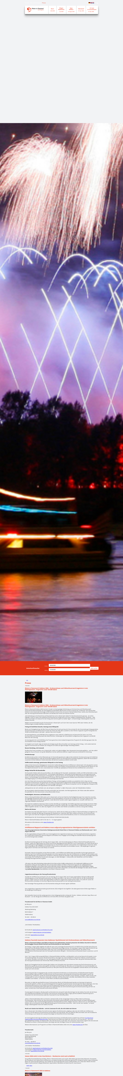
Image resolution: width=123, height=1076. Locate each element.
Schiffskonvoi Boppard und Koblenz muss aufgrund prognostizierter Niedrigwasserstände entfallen (60, 827)
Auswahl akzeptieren (3, 115)
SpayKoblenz (71, 9)
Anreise (46, 666)
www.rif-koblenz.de (48, 822)
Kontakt (27, 3)
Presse (44, 3)
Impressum (2, 121)
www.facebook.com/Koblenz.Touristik (42, 930)
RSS (26, 680)
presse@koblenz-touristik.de (32, 919)
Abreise (46, 670)
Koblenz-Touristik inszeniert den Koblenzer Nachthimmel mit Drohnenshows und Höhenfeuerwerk (60, 940)
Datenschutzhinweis (4, 122)
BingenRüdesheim (61, 9)
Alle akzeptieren (3, 118)
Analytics (2, 63)
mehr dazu (28, 1065)
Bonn (52, 9)
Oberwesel (81, 9)
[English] (91, 3)
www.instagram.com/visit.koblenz (42, 932)
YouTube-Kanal (89, 1018)
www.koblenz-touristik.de (37, 935)
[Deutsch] (89, 3)
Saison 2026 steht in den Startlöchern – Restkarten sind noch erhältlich (50, 1056)
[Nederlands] (93, 3)
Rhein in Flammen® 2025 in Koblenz (37, 1071)
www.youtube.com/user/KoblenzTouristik (36, 1019)
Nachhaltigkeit (37, 3)
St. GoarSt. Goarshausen (91, 9)
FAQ (31, 3)
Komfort (2, 96)
